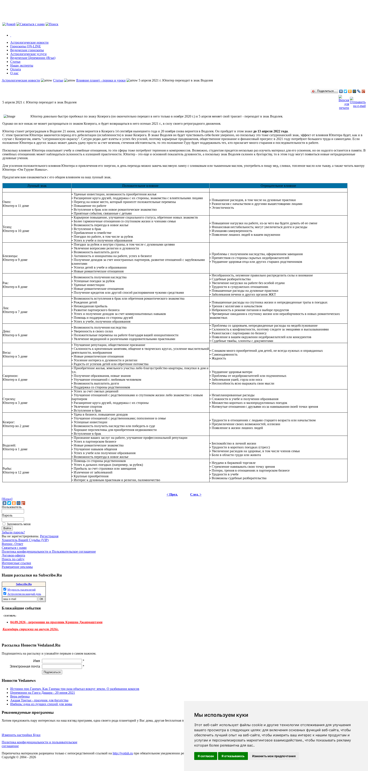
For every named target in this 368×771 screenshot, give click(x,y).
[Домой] (9, 24)
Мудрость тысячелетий (21, 589)
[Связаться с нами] (30, 24)
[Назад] (7, 499)
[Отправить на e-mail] (358, 101)
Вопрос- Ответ (12, 544)
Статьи (58, 80)
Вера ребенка (20, 696)
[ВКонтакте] (341, 91)
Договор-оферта (13, 555)
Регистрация (49, 536)
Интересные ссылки (16, 563)
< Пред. (172, 494)
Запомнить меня (18, 524)
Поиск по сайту (13, 559)
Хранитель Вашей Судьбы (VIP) (25, 540)
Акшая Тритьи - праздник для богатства (39, 700)
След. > (195, 494)
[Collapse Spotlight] (10, 35)
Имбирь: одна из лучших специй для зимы (41, 704)
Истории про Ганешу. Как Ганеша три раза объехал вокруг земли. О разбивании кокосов (74, 689)
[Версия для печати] (344, 101)
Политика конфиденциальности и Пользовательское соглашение (49, 551)
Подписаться (52, 672)
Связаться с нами (14, 547)
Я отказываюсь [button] (232, 756)
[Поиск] (52, 24)
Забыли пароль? (13, 532)
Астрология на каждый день (24, 593)
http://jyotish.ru (123, 753)
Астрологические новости (21, 80)
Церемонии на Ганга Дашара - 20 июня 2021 (42, 692)
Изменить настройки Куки (21, 735)
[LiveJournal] (359, 91)
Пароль (7, 515)
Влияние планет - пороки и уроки (101, 80)
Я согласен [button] (206, 756)
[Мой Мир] (354, 91)
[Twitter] (345, 91)
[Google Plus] (363, 91)
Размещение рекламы (17, 567)
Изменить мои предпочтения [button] (274, 756)
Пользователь (12, 507)
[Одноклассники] (350, 91)
